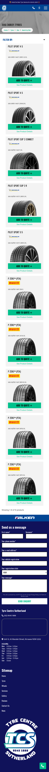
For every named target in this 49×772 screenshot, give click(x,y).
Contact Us (5, 705)
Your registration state (10, 568)
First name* (6, 532)
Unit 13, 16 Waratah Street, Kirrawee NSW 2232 (22, 639)
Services (5, 691)
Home (4, 676)
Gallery (4, 695)
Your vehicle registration (10, 559)
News (3, 710)
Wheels (4, 686)
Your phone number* (9, 541)
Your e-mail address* (9, 550)
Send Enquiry (24, 601)
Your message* (7, 577)
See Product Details (24, 85)
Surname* (29, 532)
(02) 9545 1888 (10, 615)
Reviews (4, 700)
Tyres (3, 681)
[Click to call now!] (33, 8)
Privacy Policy (35, 594)
